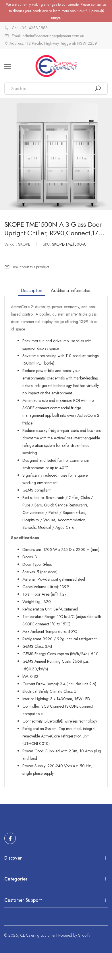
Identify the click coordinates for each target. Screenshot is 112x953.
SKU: (47, 244)
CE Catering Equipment (38, 935)
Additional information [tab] (71, 290)
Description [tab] (31, 290)
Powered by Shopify (74, 935)
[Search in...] (98, 89)
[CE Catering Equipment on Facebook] (10, 838)
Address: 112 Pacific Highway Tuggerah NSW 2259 (52, 43)
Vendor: (11, 244)
